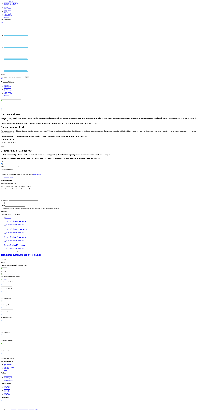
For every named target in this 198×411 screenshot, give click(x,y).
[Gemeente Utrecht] (5, 295)
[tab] (100, 177)
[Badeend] (4, 337)
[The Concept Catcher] (4, 348)
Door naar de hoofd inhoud (10, 2)
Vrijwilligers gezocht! (9, 90)
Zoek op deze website (6, 77)
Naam (2, 202)
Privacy (5, 370)
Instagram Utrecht (8, 380)
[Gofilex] (6, 302)
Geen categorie (37, 174)
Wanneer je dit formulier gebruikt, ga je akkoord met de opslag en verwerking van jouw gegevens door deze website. (31, 208)
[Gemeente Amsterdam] (6, 355)
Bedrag (2, 166)
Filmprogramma (8, 86)
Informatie (6, 85)
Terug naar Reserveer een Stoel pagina (21, 254)
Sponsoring (6, 95)
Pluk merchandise (8, 93)
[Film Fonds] (4, 279)
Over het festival (8, 364)
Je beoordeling (5, 200)
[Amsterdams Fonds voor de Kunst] (10, 274)
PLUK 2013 (7, 394)
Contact (6, 365)
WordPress (31, 409)
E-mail (3, 205)
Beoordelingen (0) (8, 177)
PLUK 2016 (7, 390)
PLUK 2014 (7, 393)
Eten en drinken (7, 92)
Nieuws (6, 89)
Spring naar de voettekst (9, 4)
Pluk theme (13, 409)
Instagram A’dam (8, 377)
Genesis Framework (23, 409)
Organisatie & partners (9, 367)
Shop (2, 78)
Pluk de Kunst (7, 88)
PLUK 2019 (7, 386)
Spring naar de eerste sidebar (11, 3)
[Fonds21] (6, 286)
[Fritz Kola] (4, 268)
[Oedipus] (5, 329)
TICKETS (3, 22)
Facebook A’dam (8, 376)
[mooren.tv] (4, 315)
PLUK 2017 (7, 389)
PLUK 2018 (7, 387)
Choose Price (21, 224)
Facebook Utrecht (8, 378)
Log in (36, 409)
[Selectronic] (7, 309)
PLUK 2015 (7, 391)
